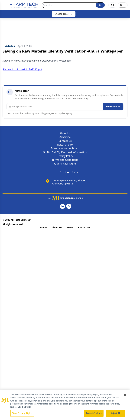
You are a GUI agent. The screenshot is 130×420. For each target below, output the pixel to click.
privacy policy (66, 113)
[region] (65, 405)
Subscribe (111, 106)
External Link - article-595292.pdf (22, 69)
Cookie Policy (24, 406)
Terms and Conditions (65, 160)
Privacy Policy (65, 156)
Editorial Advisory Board (65, 148)
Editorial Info (65, 144)
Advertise (65, 137)
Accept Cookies (94, 413)
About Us (65, 133)
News (70, 227)
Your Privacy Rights (65, 163)
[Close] (124, 395)
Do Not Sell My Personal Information (65, 152)
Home (43, 227)
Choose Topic (61, 13)
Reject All (115, 413)
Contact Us (65, 141)
